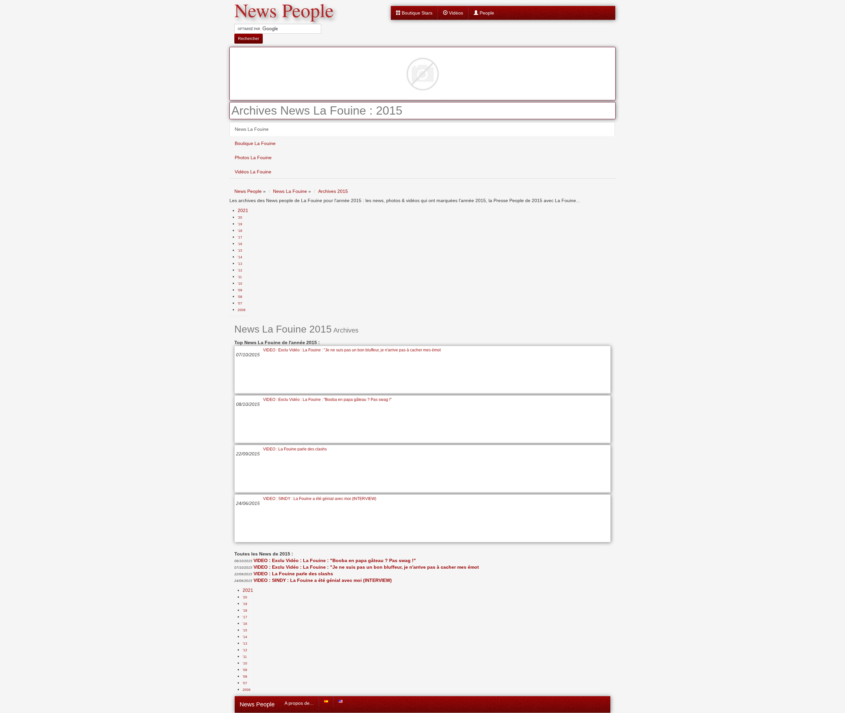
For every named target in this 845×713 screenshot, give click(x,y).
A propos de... (299, 703)
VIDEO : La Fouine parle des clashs (295, 449)
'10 (240, 283)
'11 (240, 277)
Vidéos (455, 13)
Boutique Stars (416, 13)
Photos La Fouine (253, 157)
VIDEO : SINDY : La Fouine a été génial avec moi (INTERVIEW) (319, 498)
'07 (240, 303)
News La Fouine (252, 129)
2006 (242, 310)
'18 (240, 230)
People (486, 13)
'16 (240, 244)
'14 (240, 257)
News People (257, 704)
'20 (240, 217)
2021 (243, 210)
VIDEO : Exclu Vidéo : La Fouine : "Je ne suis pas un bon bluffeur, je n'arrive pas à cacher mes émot (352, 350)
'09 (240, 290)
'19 (240, 224)
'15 (240, 250)
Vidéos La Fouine (253, 171)
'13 (240, 264)
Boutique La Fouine (255, 143)
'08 (240, 297)
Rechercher (248, 38)
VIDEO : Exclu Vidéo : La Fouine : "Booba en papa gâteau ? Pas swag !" (327, 399)
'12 (240, 270)
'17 (240, 237)
